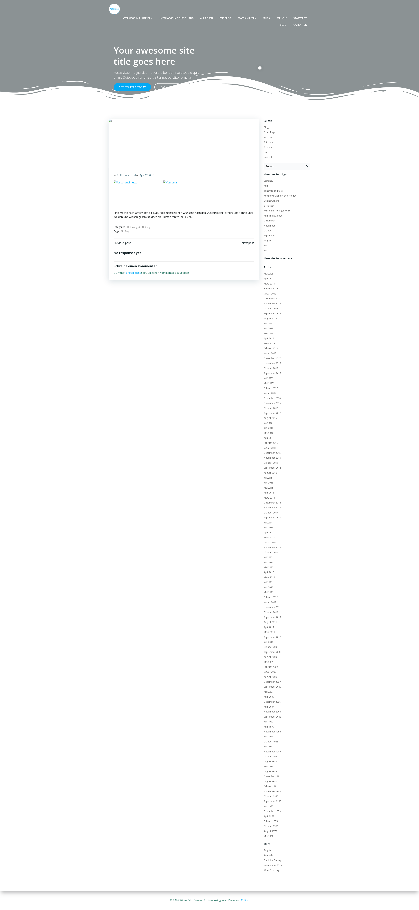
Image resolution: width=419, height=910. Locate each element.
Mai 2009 (268, 662)
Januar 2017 (270, 393)
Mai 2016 (268, 433)
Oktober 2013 (271, 552)
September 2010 (272, 637)
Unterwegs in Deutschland (176, 18)
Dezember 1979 (272, 811)
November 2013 (272, 547)
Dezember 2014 (272, 502)
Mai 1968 (268, 836)
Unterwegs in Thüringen (136, 18)
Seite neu (268, 142)
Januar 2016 (270, 447)
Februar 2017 (271, 388)
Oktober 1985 (271, 756)
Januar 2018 (270, 353)
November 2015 (272, 457)
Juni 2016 (268, 427)
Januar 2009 (270, 671)
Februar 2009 (271, 666)
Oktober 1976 (271, 826)
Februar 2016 (271, 442)
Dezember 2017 (272, 358)
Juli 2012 (268, 582)
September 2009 (272, 652)
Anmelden (269, 855)
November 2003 (272, 711)
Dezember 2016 (272, 398)
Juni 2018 (268, 328)
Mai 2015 (268, 487)
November (269, 225)
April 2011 (269, 627)
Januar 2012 (270, 602)
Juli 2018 (268, 323)
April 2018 (269, 338)
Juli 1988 (268, 746)
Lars (266, 152)
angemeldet (133, 273)
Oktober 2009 (271, 646)
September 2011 (272, 617)
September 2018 (272, 313)
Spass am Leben (247, 18)
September (269, 235)
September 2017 (272, 373)
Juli (265, 245)
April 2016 (269, 437)
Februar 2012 (271, 597)
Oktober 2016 (271, 408)
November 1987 (272, 751)
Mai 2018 (268, 333)
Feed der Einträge (273, 860)
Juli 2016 (268, 423)
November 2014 (272, 507)
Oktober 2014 (271, 512)
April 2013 (269, 572)
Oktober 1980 (271, 796)
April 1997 (269, 726)
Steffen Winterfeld (126, 175)
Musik (266, 18)
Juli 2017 (268, 378)
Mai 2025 (268, 273)
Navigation (300, 24)
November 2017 (272, 363)
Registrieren (270, 850)
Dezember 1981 (272, 776)
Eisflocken (269, 205)
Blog (283, 24)
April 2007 (269, 696)
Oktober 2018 (271, 308)
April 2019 (269, 278)
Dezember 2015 (272, 452)
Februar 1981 (271, 786)
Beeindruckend (271, 200)
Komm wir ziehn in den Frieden (280, 195)
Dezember (269, 220)
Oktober (268, 230)
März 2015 (269, 497)
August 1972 (270, 831)
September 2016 (272, 413)
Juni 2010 (268, 642)
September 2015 (272, 467)
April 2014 (269, 532)
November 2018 (272, 303)
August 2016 (270, 417)
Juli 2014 (268, 522)
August (267, 240)
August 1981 (270, 781)
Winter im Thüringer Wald (277, 210)
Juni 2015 (268, 482)
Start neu (268, 180)
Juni (265, 250)
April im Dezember (273, 215)
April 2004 (269, 706)
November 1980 (272, 791)
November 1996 (272, 731)
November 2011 (272, 607)
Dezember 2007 (272, 681)
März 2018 (269, 343)
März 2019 (269, 283)
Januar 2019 (270, 293)
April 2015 (269, 492)
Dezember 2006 (272, 701)
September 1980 (272, 801)
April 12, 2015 (147, 175)
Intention (268, 137)
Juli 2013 (268, 557)
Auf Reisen (206, 18)
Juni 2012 (268, 587)
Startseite (300, 18)
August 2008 (270, 676)
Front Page (269, 132)
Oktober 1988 (271, 741)
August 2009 (270, 656)
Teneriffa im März (273, 190)
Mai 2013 (268, 567)
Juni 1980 (268, 806)
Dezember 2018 (272, 298)
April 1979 (269, 816)
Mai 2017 (268, 383)
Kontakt (268, 157)
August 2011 (270, 622)
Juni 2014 (268, 527)
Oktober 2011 (271, 612)
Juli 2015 (268, 477)
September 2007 (272, 686)
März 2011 (269, 632)
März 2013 (269, 577)
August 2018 (270, 318)
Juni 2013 (268, 562)
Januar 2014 (270, 542)
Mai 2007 (268, 691)
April (266, 185)
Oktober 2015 (271, 462)
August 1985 (270, 761)
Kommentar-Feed (273, 865)
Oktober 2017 (271, 368)
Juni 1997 (268, 721)
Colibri (245, 900)
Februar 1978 (271, 821)
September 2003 (272, 716)
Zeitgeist (225, 18)
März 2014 (269, 537)
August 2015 (270, 472)
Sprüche (282, 18)
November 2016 (272, 403)
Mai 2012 (268, 592)
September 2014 (272, 517)
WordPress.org (271, 870)
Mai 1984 (268, 766)
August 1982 (270, 771)
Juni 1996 (268, 736)
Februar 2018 (271, 348)
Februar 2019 (271, 288)
